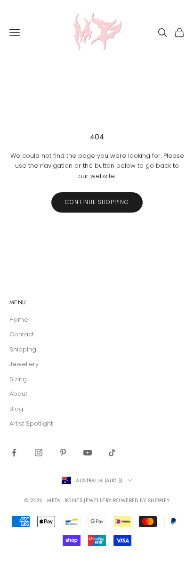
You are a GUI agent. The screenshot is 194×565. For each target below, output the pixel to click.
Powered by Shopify (141, 500)
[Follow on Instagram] (38, 452)
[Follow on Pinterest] (63, 452)
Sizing (18, 379)
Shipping (22, 349)
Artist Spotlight (31, 423)
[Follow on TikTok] (112, 452)
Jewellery (24, 364)
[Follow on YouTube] (87, 452)
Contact (21, 334)
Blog (16, 408)
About (18, 393)
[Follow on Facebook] (14, 452)
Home (18, 319)
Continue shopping (97, 202)
